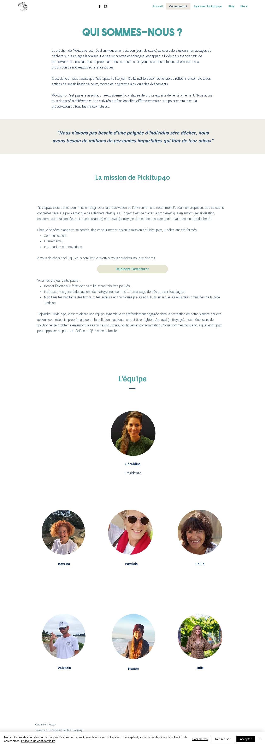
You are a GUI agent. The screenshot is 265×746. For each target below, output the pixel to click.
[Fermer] (260, 739)
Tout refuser (222, 739)
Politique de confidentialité (38, 741)
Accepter (246, 739)
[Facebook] (100, 6)
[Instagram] (106, 6)
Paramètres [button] (200, 739)
